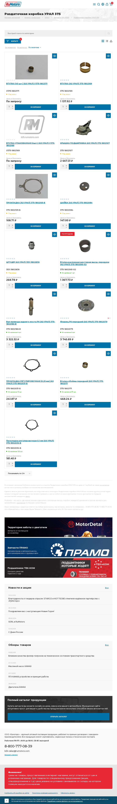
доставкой (21, 503)
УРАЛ (47, 18)
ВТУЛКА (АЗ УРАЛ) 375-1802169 (76, 83)
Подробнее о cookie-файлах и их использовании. (65, 801)
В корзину (36, 107)
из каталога (104, 485)
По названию (10, 48)
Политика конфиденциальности (45, 793)
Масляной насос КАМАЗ (19, 666)
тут (82, 509)
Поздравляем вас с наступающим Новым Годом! (31, 611)
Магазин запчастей (12, 18)
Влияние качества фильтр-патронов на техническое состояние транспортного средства (51, 656)
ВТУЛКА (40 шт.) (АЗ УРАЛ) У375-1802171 (26, 83)
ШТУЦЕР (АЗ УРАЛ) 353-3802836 (22, 262)
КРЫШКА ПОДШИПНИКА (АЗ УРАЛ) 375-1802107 (85, 143)
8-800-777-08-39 (18, 746)
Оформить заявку (68, 793)
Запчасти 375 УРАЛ (61, 18)
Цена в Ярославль (13, 99)
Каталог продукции (32, 18)
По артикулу (22, 48)
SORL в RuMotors (16, 622)
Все (107, 588)
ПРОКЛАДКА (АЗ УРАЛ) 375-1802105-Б (25, 202)
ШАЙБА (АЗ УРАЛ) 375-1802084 (76, 202)
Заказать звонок (11, 755)
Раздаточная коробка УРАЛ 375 (86, 18)
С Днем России (15, 632)
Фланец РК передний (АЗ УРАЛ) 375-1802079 (83, 322)
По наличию (33, 48)
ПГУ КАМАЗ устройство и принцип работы (28, 676)
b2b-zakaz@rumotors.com (17, 751)
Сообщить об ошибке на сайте (17, 793)
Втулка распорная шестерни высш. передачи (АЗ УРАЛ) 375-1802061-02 (84, 263)
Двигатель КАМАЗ (17, 687)
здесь (27, 496)
